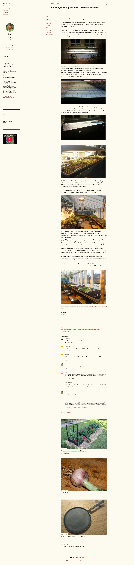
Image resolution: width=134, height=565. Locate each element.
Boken (4, 5)
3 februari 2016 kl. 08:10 (70, 388)
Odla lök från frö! (66, 492)
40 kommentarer (68, 548)
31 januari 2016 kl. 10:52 (69, 378)
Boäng (55, 4)
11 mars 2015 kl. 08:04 (69, 342)
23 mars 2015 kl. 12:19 (69, 350)
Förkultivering (49, 23)
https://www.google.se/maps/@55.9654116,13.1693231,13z (10, 74)
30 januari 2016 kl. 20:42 (70, 368)
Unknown (67, 346)
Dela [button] (47, 16)
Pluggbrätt (48, 32)
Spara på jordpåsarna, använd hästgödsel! (74, 451)
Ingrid (66, 354)
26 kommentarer (68, 453)
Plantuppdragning (50, 31)
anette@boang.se (9, 97)
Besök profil (10, 49)
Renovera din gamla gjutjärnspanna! (73, 536)
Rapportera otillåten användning (8, 113)
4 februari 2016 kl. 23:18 (69, 396)
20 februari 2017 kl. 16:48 (70, 409)
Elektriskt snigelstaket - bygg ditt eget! (73, 546)
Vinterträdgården (50, 34)
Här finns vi (5, 14)
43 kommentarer (68, 495)
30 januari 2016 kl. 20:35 (70, 360)
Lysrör (47, 29)
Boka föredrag (6, 8)
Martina (67, 338)
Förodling (48, 25)
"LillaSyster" (68, 382)
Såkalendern (6, 12)
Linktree (5, 17)
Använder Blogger (78, 557)
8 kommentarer (67, 538)
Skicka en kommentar (66, 412)
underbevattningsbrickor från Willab (93, 66)
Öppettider (5, 10)
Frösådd (47, 21)
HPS (47, 27)
